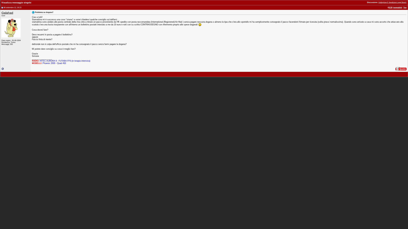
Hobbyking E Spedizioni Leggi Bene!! (392, 2)
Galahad (7, 12)
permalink (397, 7)
